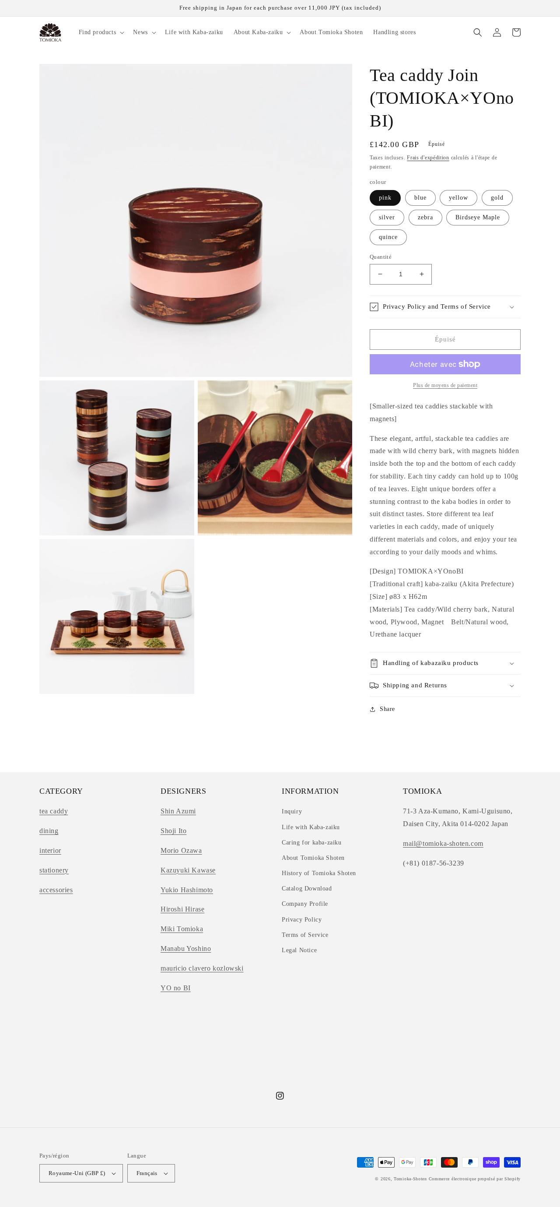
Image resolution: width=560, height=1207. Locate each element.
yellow (458, 197)
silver (387, 217)
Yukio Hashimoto (187, 890)
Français (147, 1173)
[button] (101, 32)
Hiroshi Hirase (182, 909)
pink (385, 197)
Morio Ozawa (181, 850)
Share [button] (387, 709)
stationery (54, 870)
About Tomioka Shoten (313, 858)
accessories (56, 890)
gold (497, 197)
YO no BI (176, 988)
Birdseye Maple (477, 217)
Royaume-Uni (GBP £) (77, 1173)
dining (49, 830)
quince (388, 237)
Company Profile (305, 904)
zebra (425, 217)
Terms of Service (305, 935)
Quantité (381, 256)
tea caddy (53, 811)
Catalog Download (307, 888)
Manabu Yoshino (186, 948)
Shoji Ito (173, 830)
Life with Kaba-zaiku (311, 827)
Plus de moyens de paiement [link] (445, 385)
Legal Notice (299, 950)
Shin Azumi (178, 811)
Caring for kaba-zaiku (312, 842)
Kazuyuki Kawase (188, 870)
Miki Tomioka (182, 929)
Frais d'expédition (428, 158)
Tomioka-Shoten (410, 1178)
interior (50, 850)
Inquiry (292, 811)
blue (420, 197)
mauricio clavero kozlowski (202, 968)
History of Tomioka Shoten (319, 873)
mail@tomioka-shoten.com (443, 843)
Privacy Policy (302, 919)
